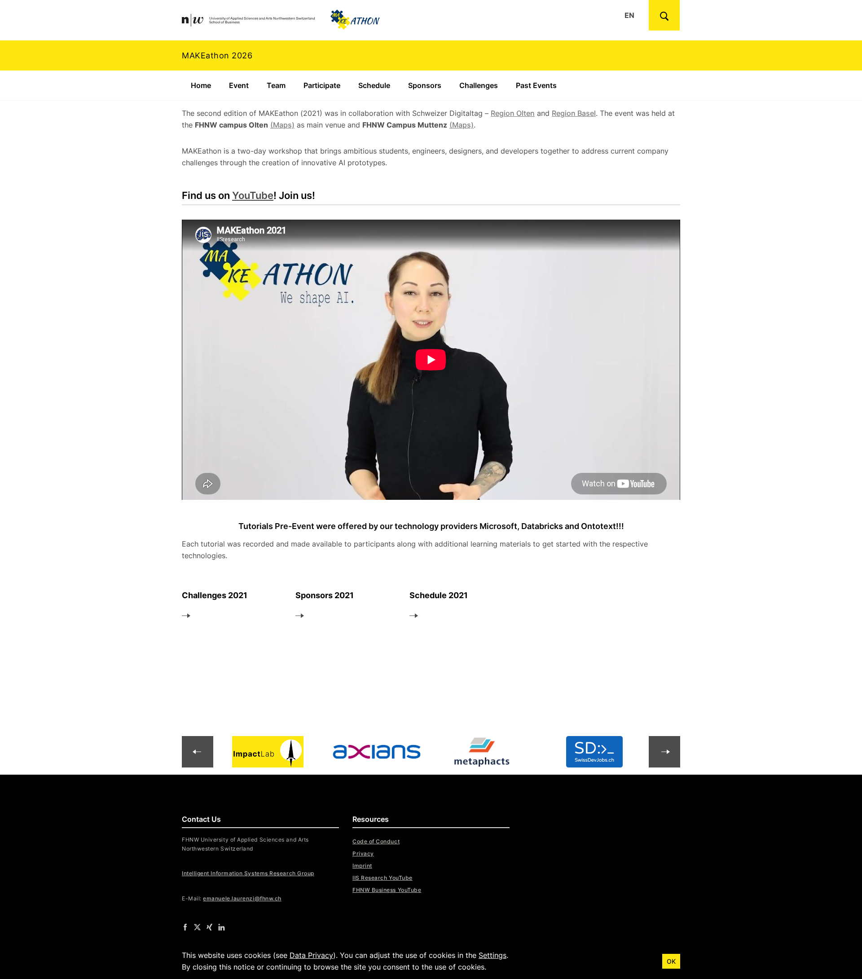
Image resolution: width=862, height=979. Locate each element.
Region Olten (513, 113)
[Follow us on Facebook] (185, 927)
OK (671, 961)
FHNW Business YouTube (386, 889)
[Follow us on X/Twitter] (197, 927)
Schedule (374, 85)
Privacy (363, 853)
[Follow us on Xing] (209, 927)
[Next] (197, 751)
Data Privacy (311, 955)
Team (276, 85)
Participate (321, 85)
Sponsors (424, 85)
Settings (492, 955)
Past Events (536, 85)
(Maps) (282, 124)
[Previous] (664, 751)
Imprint (362, 865)
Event (239, 85)
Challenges (478, 85)
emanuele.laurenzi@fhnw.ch (242, 898)
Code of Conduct (376, 841)
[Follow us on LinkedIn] (221, 927)
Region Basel (574, 113)
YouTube (252, 195)
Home (201, 85)
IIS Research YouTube (382, 877)
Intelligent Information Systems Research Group (248, 873)
